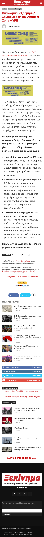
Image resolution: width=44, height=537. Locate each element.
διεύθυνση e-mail (7, 508)
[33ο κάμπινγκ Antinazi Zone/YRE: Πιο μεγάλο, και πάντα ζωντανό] (7, 328)
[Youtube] (30, 494)
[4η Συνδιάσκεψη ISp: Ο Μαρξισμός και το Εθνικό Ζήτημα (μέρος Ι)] (7, 318)
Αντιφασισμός (16, 255)
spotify (32, 272)
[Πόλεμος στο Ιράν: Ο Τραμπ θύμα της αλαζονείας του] (7, 348)
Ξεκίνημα (10, 26)
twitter (11, 272)
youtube (26, 272)
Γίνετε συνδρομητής (34, 380)
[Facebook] (14, 494)
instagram (18, 272)
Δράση (5, 9)
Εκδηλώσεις (25, 255)
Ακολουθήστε (36, 371)
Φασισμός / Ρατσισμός (14, 9)
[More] (33, 295)
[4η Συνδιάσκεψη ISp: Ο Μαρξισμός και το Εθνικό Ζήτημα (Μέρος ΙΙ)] (7, 308)
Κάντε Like (37, 367)
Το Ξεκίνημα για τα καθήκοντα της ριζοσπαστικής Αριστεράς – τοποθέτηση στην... (27, 338)
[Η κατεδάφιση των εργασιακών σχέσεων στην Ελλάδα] (7, 440)
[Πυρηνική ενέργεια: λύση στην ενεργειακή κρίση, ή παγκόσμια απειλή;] (7, 358)
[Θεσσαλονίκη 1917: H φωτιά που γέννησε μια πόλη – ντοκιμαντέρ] (7, 449)
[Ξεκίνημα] (4, 26)
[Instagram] (19, 494)
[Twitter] (25, 494)
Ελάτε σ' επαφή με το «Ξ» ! (22, 458)
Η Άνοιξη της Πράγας (21, 428)
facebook (5, 272)
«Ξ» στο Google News (22, 261)
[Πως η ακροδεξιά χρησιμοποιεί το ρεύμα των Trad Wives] (7, 420)
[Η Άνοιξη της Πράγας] (7, 430)
